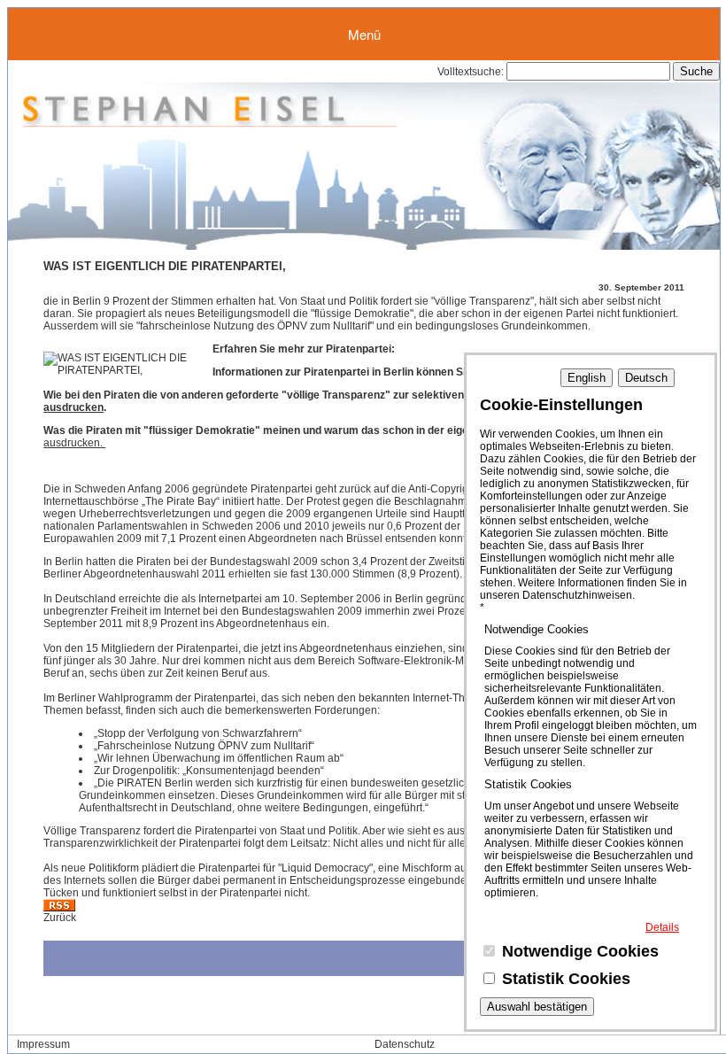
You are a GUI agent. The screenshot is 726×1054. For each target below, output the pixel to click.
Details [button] (662, 927)
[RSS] (59, 908)
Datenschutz (405, 1044)
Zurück (59, 917)
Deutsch (646, 377)
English (587, 377)
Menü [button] (364, 34)
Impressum (43, 1044)
